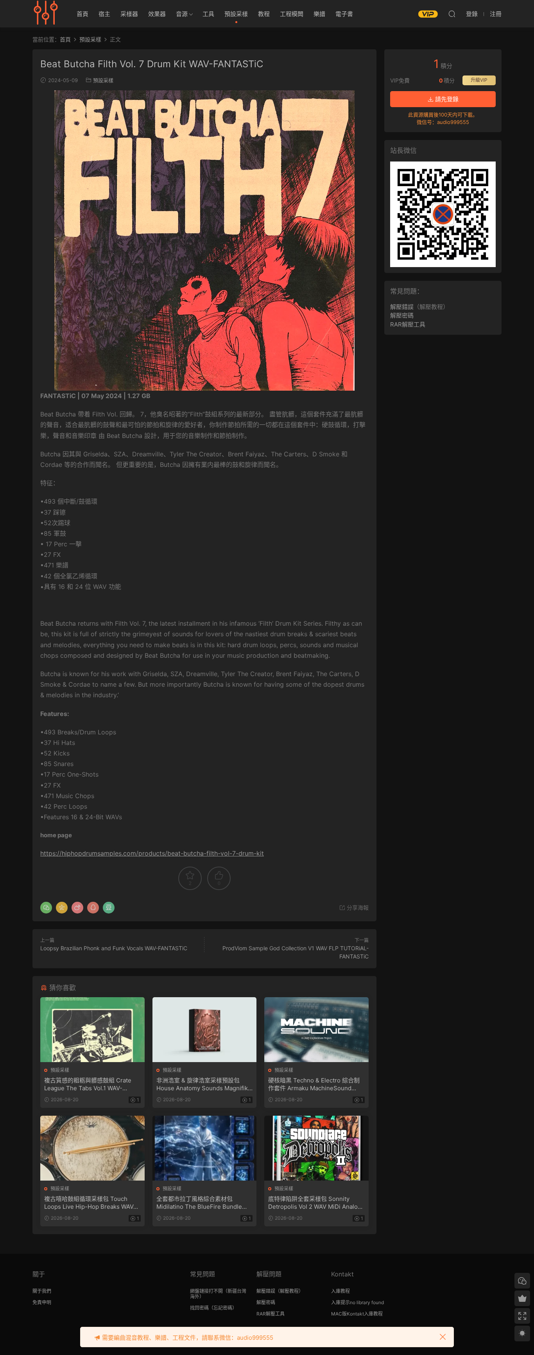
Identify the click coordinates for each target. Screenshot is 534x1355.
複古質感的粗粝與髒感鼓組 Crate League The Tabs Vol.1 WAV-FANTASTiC (87, 1084)
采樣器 (129, 14)
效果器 (157, 14)
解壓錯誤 (402, 306)
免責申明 (41, 1302)
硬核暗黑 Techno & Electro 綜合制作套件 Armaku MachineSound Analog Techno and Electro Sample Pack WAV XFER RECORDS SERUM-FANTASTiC (316, 1084)
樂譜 (319, 14)
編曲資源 (46, 13)
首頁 (82, 14)
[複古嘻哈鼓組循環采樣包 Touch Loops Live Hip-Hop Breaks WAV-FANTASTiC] (92, 1148)
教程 (264, 14)
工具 (208, 14)
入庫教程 (340, 1291)
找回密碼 (199, 1308)
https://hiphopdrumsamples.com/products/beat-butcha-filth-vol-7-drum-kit (152, 853)
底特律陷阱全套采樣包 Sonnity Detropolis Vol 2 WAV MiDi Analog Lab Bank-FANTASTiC (314, 1203)
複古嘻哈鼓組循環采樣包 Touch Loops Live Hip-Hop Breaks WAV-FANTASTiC (90, 1203)
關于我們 (41, 1291)
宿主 (104, 14)
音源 (182, 14)
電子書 (344, 14)
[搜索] (452, 13)
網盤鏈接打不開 (206, 1291)
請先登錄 (446, 99)
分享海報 (357, 907)
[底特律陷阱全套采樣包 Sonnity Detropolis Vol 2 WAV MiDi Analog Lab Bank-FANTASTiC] (316, 1148)
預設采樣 (236, 14)
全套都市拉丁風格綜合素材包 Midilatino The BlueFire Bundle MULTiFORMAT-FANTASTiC (199, 1203)
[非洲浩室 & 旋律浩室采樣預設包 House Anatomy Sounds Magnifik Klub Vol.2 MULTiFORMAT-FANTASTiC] (204, 1029)
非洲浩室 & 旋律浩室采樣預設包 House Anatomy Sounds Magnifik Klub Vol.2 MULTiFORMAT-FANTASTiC (202, 1084)
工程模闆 (291, 14)
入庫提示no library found (357, 1302)
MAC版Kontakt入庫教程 (357, 1314)
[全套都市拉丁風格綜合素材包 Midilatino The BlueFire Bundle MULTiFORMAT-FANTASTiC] (204, 1148)
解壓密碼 (402, 315)
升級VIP (479, 80)
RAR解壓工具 (407, 324)
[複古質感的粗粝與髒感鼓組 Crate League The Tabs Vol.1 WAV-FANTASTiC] (92, 1029)
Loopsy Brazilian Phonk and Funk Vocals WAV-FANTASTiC (113, 948)
